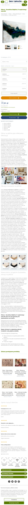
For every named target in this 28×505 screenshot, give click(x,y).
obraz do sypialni (7, 126)
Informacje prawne (7, 473)
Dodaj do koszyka (13, 114)
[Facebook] (9, 481)
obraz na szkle (7, 130)
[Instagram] (15, 481)
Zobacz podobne (13, 98)
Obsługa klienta (6, 470)
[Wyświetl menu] (2, 2)
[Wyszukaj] (23, 5)
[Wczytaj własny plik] (25, 5)
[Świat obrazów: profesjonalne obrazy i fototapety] (14, 2)
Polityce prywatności (11, 494)
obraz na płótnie (7, 123)
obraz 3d (6, 128)
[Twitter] (12, 481)
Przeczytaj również (7, 477)
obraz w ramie (7, 127)
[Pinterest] (19, 481)
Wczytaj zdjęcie (12, 117)
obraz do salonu (7, 124)
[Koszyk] (25, 2)
